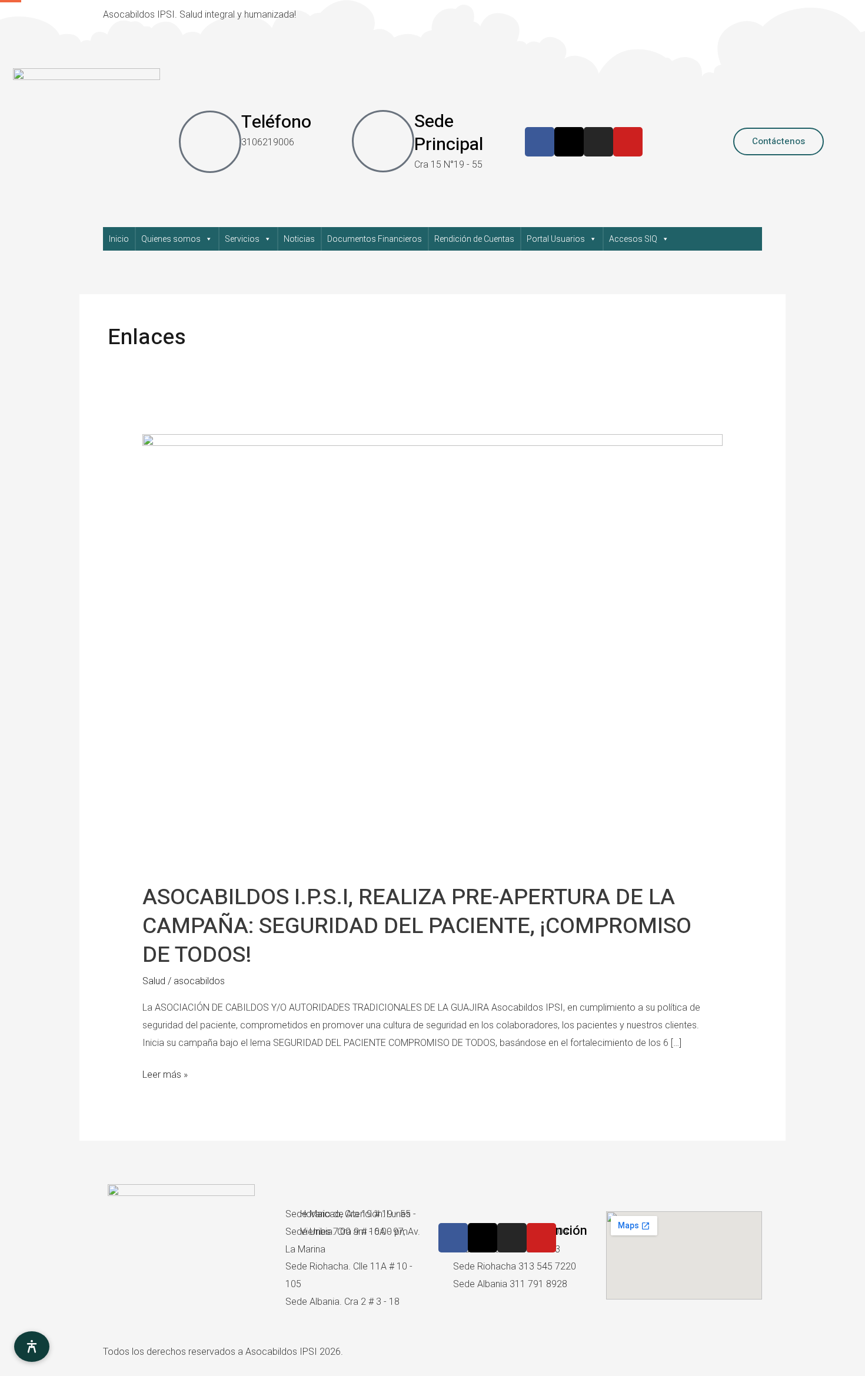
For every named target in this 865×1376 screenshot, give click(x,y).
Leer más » (165, 1073)
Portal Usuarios (556, 239)
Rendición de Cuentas (474, 239)
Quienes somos (171, 239)
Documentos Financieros (374, 239)
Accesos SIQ (633, 239)
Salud (153, 981)
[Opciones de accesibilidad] (31, 1346)
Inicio (119, 239)
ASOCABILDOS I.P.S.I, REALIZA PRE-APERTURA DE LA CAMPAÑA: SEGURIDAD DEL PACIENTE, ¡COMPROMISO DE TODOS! (416, 926)
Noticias (299, 239)
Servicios (242, 239)
